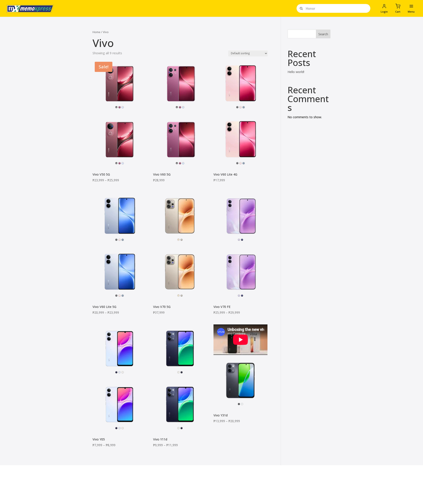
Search (323, 34)
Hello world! (296, 72)
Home (96, 32)
